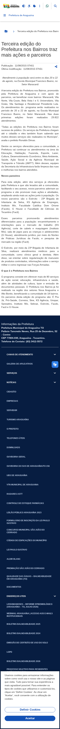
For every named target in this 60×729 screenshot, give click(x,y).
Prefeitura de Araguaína (21, 15)
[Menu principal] (4, 15)
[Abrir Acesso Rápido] (39, 6)
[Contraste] (23, 6)
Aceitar (30, 718)
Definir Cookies (30, 709)
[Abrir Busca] (55, 6)
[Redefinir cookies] (34, 6)
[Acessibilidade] (29, 6)
